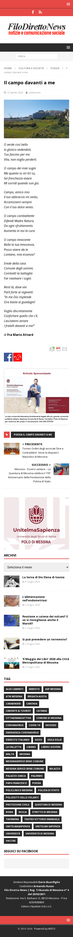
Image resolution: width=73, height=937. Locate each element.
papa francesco (16, 783)
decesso (51, 725)
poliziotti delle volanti (22, 797)
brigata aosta (37, 696)
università (13, 833)
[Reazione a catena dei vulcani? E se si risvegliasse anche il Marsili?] (11, 620)
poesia (36, 783)
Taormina (12, 819)
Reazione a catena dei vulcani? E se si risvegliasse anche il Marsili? (45, 620)
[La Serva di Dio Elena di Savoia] (11, 581)
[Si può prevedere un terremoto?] (11, 643)
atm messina (14, 696)
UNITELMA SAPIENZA (47, 826)
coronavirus (14, 725)
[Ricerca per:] (36, 56)
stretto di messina (44, 812)
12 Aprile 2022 (15, 92)
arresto (34, 689)
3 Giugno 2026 (32, 604)
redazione (34, 92)
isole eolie (54, 739)
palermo (37, 776)
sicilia (22, 812)
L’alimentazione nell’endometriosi (34, 598)
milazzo (54, 768)
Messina (24, 754)
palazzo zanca (16, 776)
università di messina (40, 833)
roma (9, 812)
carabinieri (13, 703)
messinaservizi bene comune (24, 761)
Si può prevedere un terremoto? (44, 639)
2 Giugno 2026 (32, 627)
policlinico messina (19, 790)
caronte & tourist (18, 710)
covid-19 (34, 725)
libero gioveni (51, 747)
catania (41, 710)
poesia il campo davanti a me (33, 434)
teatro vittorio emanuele (42, 819)
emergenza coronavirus (22, 732)
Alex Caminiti (14, 689)
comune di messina (48, 718)
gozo (38, 739)
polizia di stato (48, 790)
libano (31, 747)
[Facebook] (32, 12)
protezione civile (17, 804)
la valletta (13, 747)
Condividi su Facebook (8, 357)
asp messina (53, 689)
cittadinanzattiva (18, 718)
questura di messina (48, 804)
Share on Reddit (17, 357)
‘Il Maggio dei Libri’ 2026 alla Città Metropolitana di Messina (45, 660)
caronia (31, 703)
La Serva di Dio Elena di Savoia (43, 577)
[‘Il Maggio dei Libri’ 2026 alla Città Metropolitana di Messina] (11, 663)
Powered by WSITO (44, 928)
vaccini (11, 840)
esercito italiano (17, 739)
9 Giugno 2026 (32, 581)
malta (10, 754)
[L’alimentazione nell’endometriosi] (11, 601)
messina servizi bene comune (25, 768)
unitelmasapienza (18, 826)
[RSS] (40, 12)
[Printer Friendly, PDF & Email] (58, 349)
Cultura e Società (31, 68)
